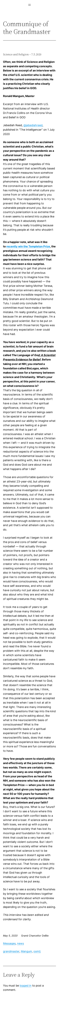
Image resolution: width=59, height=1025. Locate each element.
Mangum (26, 951)
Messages (9, 943)
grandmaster (11, 951)
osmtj (37, 951)
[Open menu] (29, 5)
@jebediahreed (33, 125)
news (20, 943)
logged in (25, 985)
